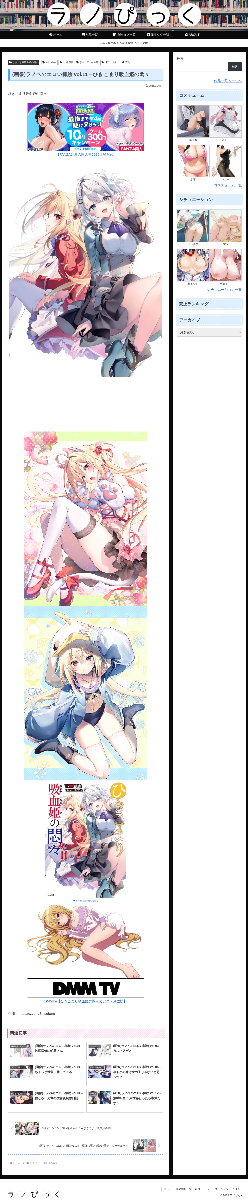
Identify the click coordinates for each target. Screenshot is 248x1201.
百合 (127, 62)
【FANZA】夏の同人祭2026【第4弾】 (85, 154)
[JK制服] (193, 121)
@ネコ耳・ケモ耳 (89, 62)
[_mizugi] (193, 161)
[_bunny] (225, 161)
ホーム (168, 1189)
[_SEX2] (225, 225)
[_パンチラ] (193, 225)
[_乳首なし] (193, 265)
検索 (180, 59)
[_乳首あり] (225, 265)
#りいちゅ (51, 62)
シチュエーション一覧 (224, 290)
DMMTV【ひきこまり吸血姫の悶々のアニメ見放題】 (85, 1001)
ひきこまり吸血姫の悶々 (25, 62)
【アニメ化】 (112, 62)
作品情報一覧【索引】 (189, 1189)
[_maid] (225, 121)
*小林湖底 (68, 62)
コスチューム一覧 (228, 185)
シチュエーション (218, 1189)
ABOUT (237, 1189)
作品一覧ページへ (228, 81)
